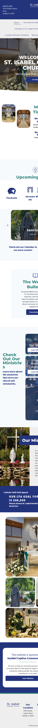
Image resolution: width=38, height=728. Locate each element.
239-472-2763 (7, 6)
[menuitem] (17, 22)
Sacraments (30, 198)
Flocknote (11, 197)
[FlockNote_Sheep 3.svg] (12, 195)
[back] (8, 225)
